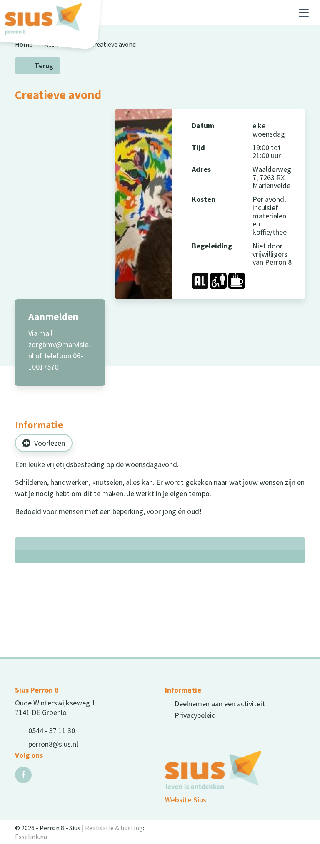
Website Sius (185, 799)
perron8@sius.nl (53, 744)
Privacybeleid (195, 715)
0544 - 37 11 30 (51, 730)
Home (23, 44)
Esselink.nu (31, 836)
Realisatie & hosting (114, 828)
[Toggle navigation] (303, 13)
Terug (44, 65)
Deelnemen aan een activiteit (220, 703)
